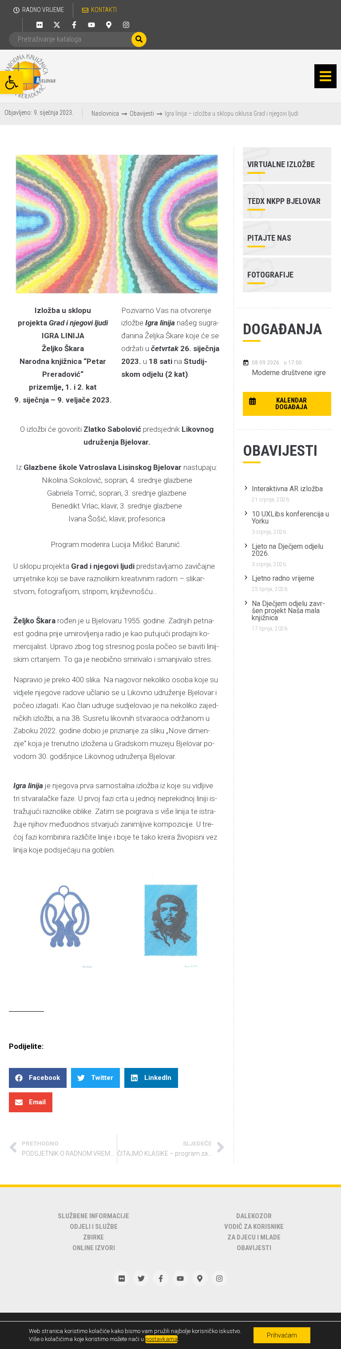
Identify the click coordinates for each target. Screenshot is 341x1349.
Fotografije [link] (270, 274)
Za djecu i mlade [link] (254, 1237)
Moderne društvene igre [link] (289, 372)
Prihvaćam (282, 1335)
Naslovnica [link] (105, 113)
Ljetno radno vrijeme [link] (283, 578)
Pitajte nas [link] (269, 237)
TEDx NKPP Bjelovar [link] (284, 201)
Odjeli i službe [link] (94, 1227)
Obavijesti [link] (142, 113)
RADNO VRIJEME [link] (43, 9)
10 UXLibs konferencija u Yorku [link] (290, 517)
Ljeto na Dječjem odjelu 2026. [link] (287, 550)
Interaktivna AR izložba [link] (287, 489)
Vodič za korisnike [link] (254, 1227)
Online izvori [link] (93, 1248)
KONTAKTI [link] (104, 9)
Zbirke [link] (93, 1237)
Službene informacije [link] (93, 1216)
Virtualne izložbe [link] (281, 164)
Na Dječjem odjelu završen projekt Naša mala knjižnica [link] (288, 610)
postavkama (161, 1339)
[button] (325, 76)
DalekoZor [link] (254, 1216)
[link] (11, 82)
